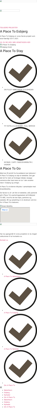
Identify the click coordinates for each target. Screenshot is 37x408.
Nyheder (7, 395)
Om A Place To (9, 397)
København (8, 390)
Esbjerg (7, 392)
